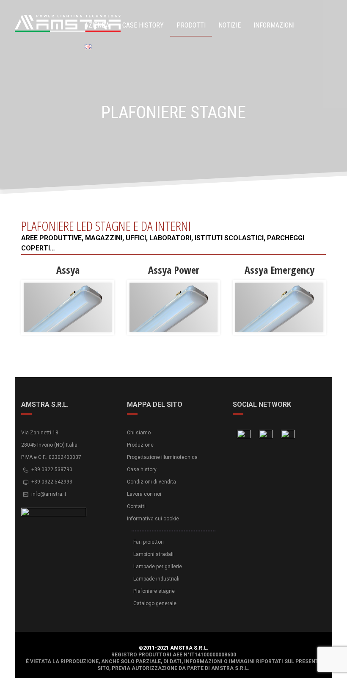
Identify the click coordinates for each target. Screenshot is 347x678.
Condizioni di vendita (151, 482)
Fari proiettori (148, 542)
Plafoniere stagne (154, 591)
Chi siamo (139, 433)
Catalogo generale (154, 603)
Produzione (140, 445)
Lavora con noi (144, 494)
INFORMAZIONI (274, 25)
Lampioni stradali (153, 554)
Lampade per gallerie (157, 567)
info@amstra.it (48, 494)
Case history (142, 469)
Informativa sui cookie (153, 519)
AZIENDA (97, 25)
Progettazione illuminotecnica (162, 457)
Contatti (136, 506)
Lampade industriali (156, 579)
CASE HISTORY (143, 25)
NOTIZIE (229, 25)
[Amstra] (44, 24)
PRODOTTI (191, 25)
